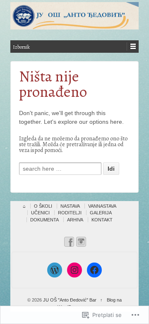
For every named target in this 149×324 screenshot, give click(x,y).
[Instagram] (74, 270)
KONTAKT (102, 219)
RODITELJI (70, 212)
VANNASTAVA (102, 206)
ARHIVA (75, 219)
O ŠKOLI (43, 206)
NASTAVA (70, 206)
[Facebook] (94, 270)
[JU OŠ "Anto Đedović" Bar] (74, 15)
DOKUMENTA (44, 219)
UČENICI (40, 212)
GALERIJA (101, 212)
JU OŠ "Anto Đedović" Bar (69, 299)
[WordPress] (54, 270)
